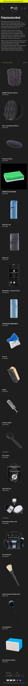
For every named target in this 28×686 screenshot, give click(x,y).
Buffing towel (5, 257)
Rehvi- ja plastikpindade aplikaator (10, 125)
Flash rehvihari (5, 455)
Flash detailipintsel (6, 627)
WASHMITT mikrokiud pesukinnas (10, 92)
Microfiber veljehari (6, 422)
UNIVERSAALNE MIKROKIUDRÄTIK (10, 323)
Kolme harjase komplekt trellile (9, 521)
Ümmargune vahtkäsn (7, 158)
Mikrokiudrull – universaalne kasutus (11, 290)
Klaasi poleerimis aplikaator (8, 660)
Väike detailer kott (6, 488)
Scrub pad (4, 356)
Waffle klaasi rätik (6, 224)
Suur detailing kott (6, 554)
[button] (2, 8)
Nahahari (4, 389)
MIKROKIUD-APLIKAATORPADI (9, 191)
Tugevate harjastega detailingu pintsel (11, 594)
